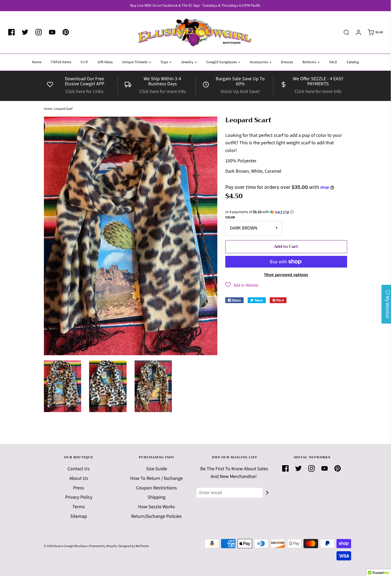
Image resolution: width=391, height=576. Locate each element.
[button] (286, 212)
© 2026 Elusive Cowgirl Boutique (66, 546)
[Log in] (356, 32)
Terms (78, 506)
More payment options (286, 275)
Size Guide (156, 468)
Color (230, 217)
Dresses (287, 62)
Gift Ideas (105, 62)
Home (36, 62)
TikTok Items (61, 62)
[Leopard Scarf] (62, 386)
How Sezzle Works (156, 506)
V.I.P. (84, 62)
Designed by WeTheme (134, 546)
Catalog (353, 62)
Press (78, 488)
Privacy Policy (78, 497)
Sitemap (78, 516)
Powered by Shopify (103, 546)
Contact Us (79, 468)
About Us (78, 478)
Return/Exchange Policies (156, 516)
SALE (333, 62)
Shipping (156, 497)
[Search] (344, 32)
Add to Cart (286, 246)
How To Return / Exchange (156, 478)
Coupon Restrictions (156, 488)
